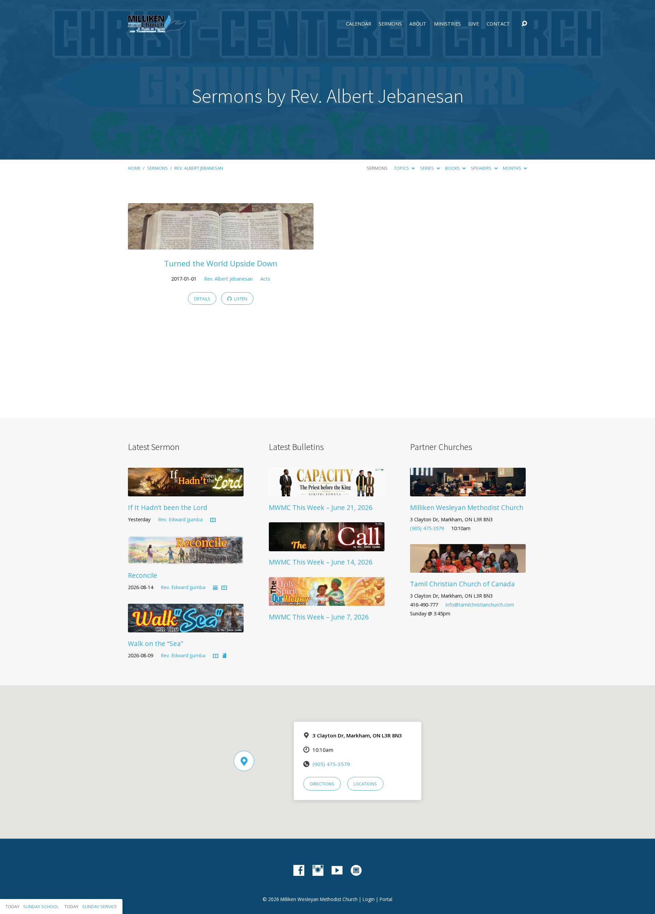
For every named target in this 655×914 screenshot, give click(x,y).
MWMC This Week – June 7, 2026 (319, 616)
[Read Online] (215, 588)
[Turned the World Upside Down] (221, 244)
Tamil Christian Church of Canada (462, 583)
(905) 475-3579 (427, 528)
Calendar (358, 23)
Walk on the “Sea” (155, 643)
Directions (322, 784)
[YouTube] (337, 870)
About (417, 23)
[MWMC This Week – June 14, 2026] (326, 546)
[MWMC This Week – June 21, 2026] (326, 491)
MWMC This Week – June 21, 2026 (321, 507)
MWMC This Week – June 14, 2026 (321, 562)
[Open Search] (524, 24)
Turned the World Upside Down (220, 263)
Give (473, 23)
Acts (265, 278)
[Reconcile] (186, 559)
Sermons (390, 23)
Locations (365, 784)
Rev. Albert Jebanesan (198, 168)
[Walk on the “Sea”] (186, 627)
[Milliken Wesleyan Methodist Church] (468, 491)
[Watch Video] (213, 520)
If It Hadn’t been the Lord (167, 507)
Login (369, 899)
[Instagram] (317, 870)
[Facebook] (298, 870)
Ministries (447, 23)
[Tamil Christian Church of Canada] (468, 568)
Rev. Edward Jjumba (180, 519)
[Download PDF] (224, 656)
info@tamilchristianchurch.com (480, 604)
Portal (386, 899)
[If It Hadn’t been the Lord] (186, 491)
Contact (498, 23)
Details (202, 299)
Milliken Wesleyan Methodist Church (466, 507)
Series (427, 168)
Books (453, 168)
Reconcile (142, 575)
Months (512, 168)
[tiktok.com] (356, 870)
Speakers (482, 168)
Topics (402, 168)
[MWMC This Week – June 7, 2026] (326, 601)
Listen (240, 299)
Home (134, 168)
